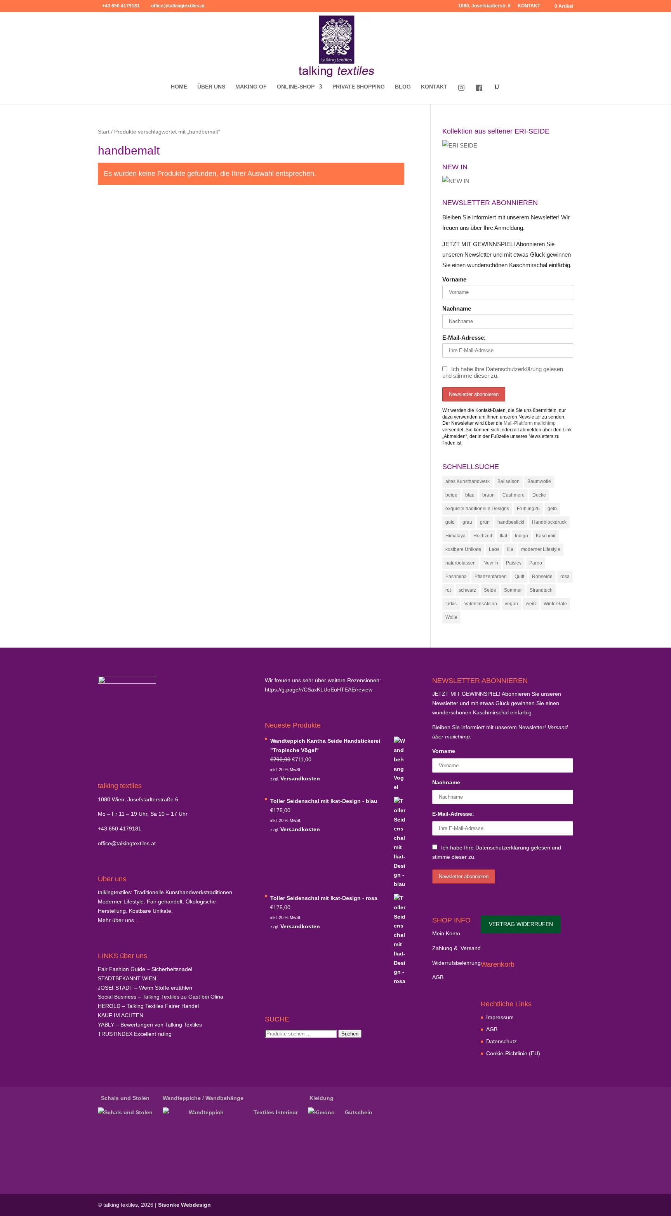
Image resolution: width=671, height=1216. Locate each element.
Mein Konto (446, 933)
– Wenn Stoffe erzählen (145, 988)
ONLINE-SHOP (296, 87)
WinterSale (555, 603)
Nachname (456, 308)
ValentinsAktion (480, 603)
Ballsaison (508, 481)
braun (488, 495)
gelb (552, 508)
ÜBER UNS (211, 87)
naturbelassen (460, 563)
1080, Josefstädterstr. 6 (484, 6)
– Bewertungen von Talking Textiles (150, 1024)
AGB (437, 977)
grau (467, 522)
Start (104, 132)
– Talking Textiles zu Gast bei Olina (160, 997)
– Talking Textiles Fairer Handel (148, 1006)
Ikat (503, 536)
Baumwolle (539, 481)
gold (450, 522)
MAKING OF (251, 87)
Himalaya (455, 536)
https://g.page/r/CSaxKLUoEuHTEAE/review (318, 689)
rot (448, 590)
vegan (511, 603)
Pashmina (456, 576)
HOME (179, 87)
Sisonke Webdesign (184, 1205)
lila (510, 549)
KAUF (120, 1015)
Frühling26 (528, 508)
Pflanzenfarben (491, 576)
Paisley (514, 563)
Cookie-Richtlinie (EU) (513, 1053)
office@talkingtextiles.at (127, 843)
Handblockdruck (549, 522)
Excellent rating (135, 1034)
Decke (539, 495)
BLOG (403, 87)
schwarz (467, 590)
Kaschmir (546, 536)
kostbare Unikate (463, 549)
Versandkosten (300, 778)
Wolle (451, 617)
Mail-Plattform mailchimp (530, 423)
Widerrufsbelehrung (456, 963)
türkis (451, 603)
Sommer (513, 590)
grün (485, 522)
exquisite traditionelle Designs (477, 508)
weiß (531, 603)
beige (451, 495)
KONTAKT (529, 6)
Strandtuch (541, 590)
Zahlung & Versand (456, 948)
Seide (490, 590)
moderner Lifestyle (540, 549)
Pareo (535, 563)
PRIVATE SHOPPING (358, 87)
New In (490, 563)
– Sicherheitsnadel (145, 969)
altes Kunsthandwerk (467, 481)
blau (470, 495)
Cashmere (513, 495)
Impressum (500, 1017)
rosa (565, 576)
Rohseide (542, 576)
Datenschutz (501, 1041)
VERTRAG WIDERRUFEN (521, 924)
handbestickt (510, 522)
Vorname (454, 279)
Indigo (521, 536)
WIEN (127, 978)
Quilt (519, 576)
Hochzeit (482, 536)
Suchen (349, 1034)
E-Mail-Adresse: (464, 337)
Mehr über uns (116, 920)
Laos (494, 549)
